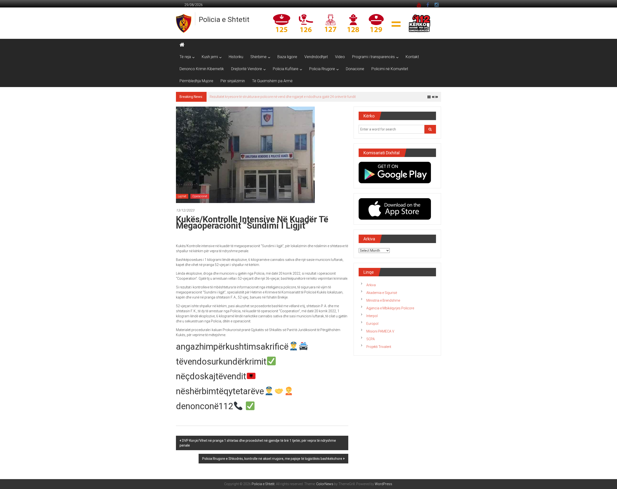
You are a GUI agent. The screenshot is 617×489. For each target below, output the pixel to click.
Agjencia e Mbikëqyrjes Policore (390, 308)
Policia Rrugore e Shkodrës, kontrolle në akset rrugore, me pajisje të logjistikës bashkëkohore (272, 459)
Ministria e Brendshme (383, 300)
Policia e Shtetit (224, 19)
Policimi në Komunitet (389, 69)
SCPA (370, 339)
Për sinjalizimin (233, 81)
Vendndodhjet (316, 56)
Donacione (355, 69)
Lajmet (182, 196)
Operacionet (199, 196)
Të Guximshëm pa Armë (272, 81)
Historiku (236, 56)
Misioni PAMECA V (380, 331)
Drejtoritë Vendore (246, 69)
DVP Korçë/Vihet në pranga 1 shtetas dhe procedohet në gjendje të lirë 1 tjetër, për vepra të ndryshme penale (258, 443)
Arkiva (371, 285)
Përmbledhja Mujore (196, 81)
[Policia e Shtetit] (182, 45)
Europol (372, 324)
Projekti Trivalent (378, 347)
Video (340, 56)
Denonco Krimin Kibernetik (202, 69)
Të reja (185, 56)
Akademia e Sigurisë (381, 293)
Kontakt (412, 56)
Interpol (372, 316)
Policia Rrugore (322, 69)
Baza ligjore (287, 56)
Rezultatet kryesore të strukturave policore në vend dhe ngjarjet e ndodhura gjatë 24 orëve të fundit (283, 97)
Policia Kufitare (285, 69)
